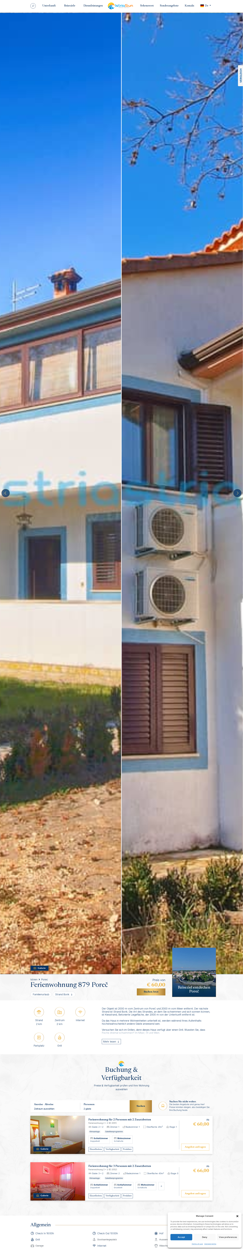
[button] (237, 1216)
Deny (204, 1237)
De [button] (206, 5)
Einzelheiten (96, 1149)
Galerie (42, 968)
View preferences (228, 1237)
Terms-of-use (197, 1244)
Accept (181, 1237)
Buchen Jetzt (151, 992)
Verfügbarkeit (112, 1149)
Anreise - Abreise (43, 1104)
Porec (44, 979)
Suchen (141, 1106)
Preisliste (127, 1149)
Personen (89, 1104)
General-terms (210, 1244)
